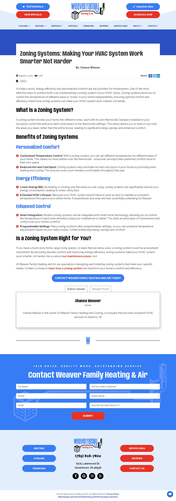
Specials (73, 26)
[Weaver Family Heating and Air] (88, 11)
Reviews (104, 26)
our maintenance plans (76, 256)
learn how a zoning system (65, 268)
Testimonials (34, 6)
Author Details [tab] (76, 289)
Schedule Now (143, 14)
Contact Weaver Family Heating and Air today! (88, 278)
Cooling (23, 26)
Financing (88, 26)
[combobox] (125, 386)
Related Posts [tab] (100, 289)
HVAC (23, 81)
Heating (39, 26)
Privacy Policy (112, 494)
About (136, 26)
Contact (153, 26)
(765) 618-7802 (144, 6)
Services (56, 26)
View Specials (33, 14)
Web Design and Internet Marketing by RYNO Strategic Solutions (88, 497)
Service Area (121, 26)
